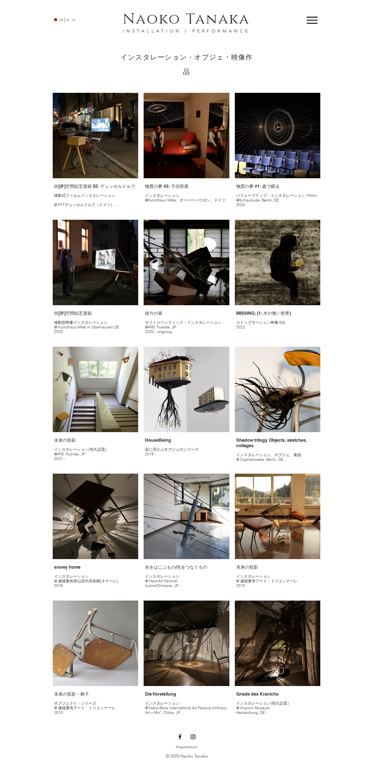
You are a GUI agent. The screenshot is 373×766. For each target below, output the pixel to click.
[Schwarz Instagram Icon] (193, 737)
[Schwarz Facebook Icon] (180, 737)
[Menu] (312, 20)
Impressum (186, 746)
